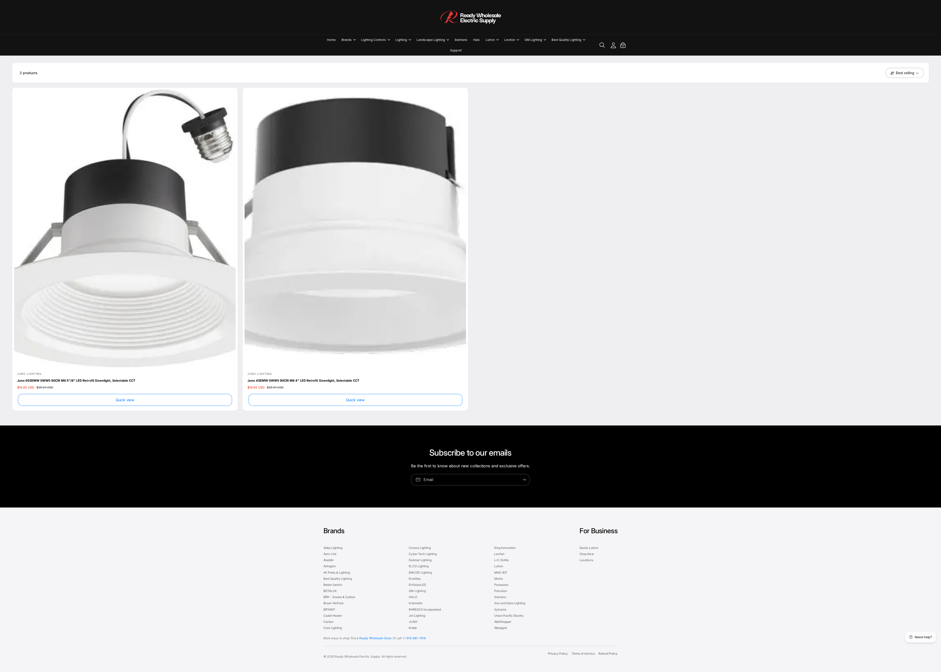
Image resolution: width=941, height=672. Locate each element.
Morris (498, 578)
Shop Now (587, 554)
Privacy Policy (558, 653)
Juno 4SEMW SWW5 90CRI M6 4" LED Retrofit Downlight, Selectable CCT (303, 380)
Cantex (328, 622)
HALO (413, 597)
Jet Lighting (417, 615)
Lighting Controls (373, 40)
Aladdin (328, 560)
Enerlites (415, 578)
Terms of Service (583, 653)
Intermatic (415, 603)
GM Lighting (533, 40)
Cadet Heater (332, 615)
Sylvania (500, 609)
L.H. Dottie (501, 560)
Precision (500, 591)
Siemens (500, 597)
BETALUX (330, 591)
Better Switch (332, 585)
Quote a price (589, 548)
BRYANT (329, 609)
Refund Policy (608, 653)
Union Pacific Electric (509, 615)
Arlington (329, 566)
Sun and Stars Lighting (509, 603)
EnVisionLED (417, 585)
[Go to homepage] (470, 17)
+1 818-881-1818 (414, 638)
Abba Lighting (332, 548)
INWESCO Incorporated (425, 609)
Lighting (401, 40)
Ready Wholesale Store (375, 638)
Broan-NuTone (333, 603)
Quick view (125, 400)
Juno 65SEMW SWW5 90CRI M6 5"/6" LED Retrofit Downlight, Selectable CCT (76, 380)
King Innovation (505, 548)
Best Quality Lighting (566, 40)
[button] (348, 40)
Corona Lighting (420, 548)
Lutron (490, 40)
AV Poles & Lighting (336, 572)
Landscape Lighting (431, 40)
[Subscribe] (524, 479)
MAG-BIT (500, 572)
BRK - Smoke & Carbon (339, 597)
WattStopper (502, 622)
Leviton (509, 40)
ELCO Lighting (418, 566)
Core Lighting (332, 628)
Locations (586, 560)
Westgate (500, 628)
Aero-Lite (329, 554)
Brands (347, 40)
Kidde (413, 628)
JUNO (413, 622)
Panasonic (501, 585)
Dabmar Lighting (420, 560)
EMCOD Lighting (420, 572)
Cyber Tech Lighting (422, 554)
